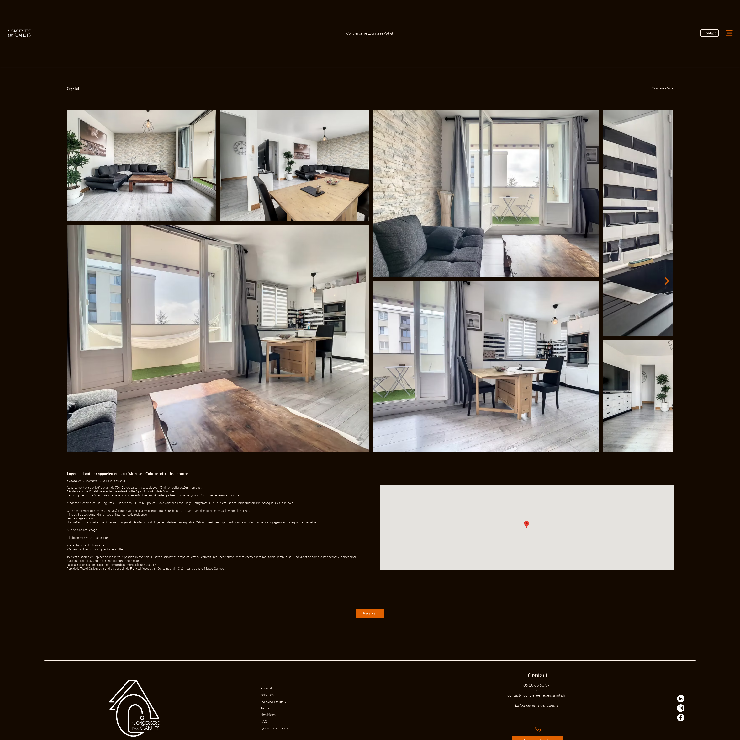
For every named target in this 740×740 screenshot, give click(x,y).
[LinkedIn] (680, 698)
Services (267, 694)
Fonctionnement (273, 701)
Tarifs (264, 708)
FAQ (263, 721)
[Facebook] (680, 717)
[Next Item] (667, 281)
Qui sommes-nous (274, 728)
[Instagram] (680, 708)
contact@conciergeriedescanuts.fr (536, 695)
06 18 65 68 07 (536, 685)
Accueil (266, 688)
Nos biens (268, 714)
